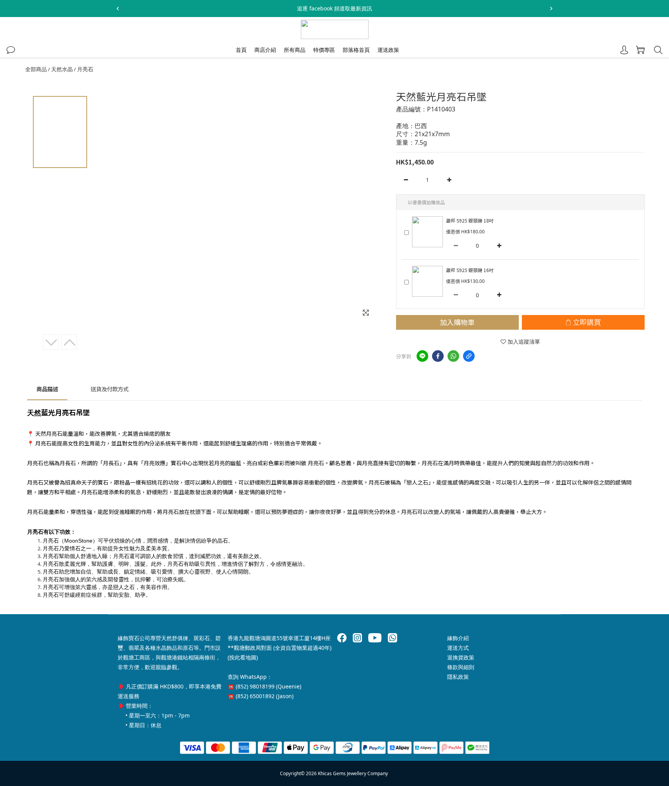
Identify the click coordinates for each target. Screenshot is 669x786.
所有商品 (294, 49)
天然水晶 (62, 69)
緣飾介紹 (458, 638)
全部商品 (36, 69)
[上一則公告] (117, 8)
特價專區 (324, 49)
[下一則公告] (551, 8)
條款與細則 (460, 667)
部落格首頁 (356, 49)
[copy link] (469, 356)
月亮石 (85, 69)
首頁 (241, 49)
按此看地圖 (242, 657)
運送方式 (458, 647)
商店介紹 (265, 49)
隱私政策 (458, 676)
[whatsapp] (453, 356)
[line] (422, 356)
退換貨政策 (460, 657)
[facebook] (438, 356)
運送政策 (388, 49)
